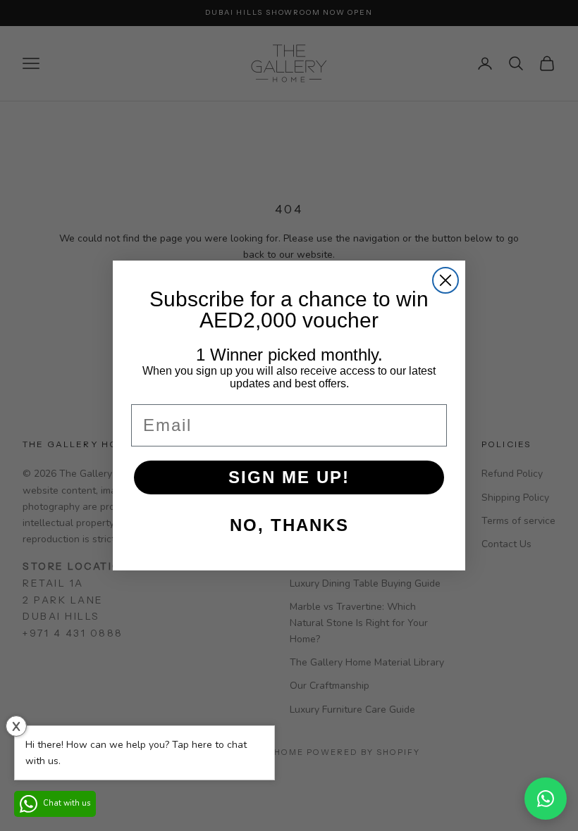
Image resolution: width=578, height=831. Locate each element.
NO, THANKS (289, 525)
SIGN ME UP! (289, 477)
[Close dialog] (445, 280)
